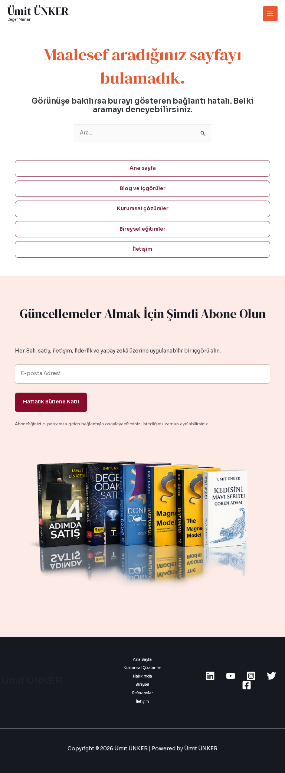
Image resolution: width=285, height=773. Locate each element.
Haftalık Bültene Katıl (51, 402)
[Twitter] (271, 676)
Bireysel (142, 684)
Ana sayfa (143, 168)
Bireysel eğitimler (142, 229)
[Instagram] (251, 676)
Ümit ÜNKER (38, 11)
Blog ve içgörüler (143, 188)
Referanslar (142, 693)
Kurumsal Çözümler (142, 667)
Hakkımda (142, 676)
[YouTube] (230, 676)
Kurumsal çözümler (142, 208)
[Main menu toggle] (270, 13)
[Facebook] (246, 685)
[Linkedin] (210, 676)
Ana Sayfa (142, 659)
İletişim (142, 249)
